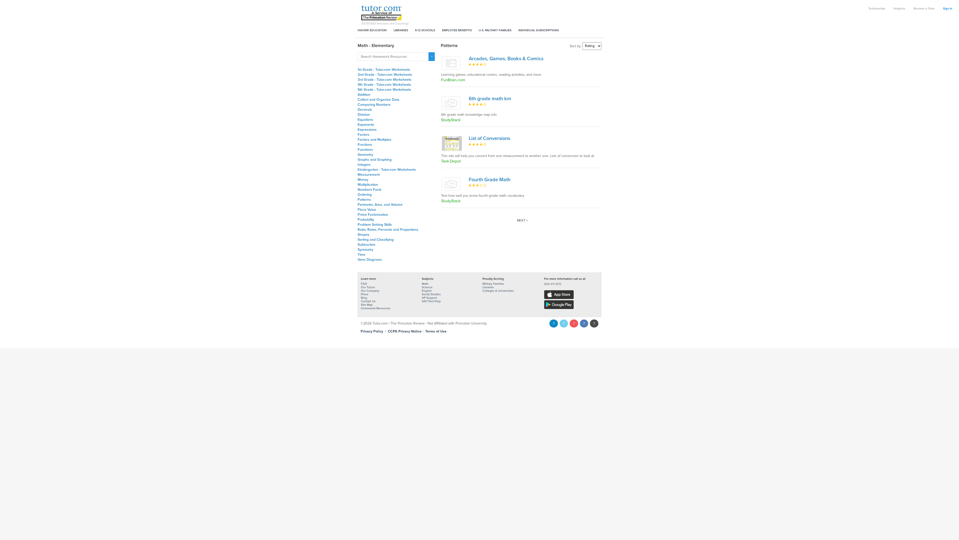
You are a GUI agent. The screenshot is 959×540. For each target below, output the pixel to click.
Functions (365, 150)
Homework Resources (376, 308)
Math (425, 284)
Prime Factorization (373, 214)
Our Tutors (368, 287)
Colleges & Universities (498, 290)
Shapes (363, 234)
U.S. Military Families (495, 30)
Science (427, 287)
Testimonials (876, 8)
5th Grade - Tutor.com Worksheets (384, 90)
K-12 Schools (425, 30)
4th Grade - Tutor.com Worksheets (384, 84)
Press (364, 294)
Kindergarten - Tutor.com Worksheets (387, 170)
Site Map (367, 304)
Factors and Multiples (374, 140)
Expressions (367, 130)
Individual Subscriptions (538, 30)
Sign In (947, 8)
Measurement (369, 174)
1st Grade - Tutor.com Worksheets (384, 70)
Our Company (370, 290)
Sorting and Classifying (376, 240)
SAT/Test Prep (431, 301)
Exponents (366, 124)
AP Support (429, 298)
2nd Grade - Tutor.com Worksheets (385, 74)
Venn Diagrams (370, 260)
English (427, 290)
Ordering (365, 194)
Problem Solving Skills (375, 224)
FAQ (364, 284)
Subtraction (366, 244)
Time (361, 254)
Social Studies (431, 294)
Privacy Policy (372, 331)
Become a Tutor (924, 8)
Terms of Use (436, 331)
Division (364, 114)
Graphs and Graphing (375, 160)
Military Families (493, 284)
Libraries (401, 30)
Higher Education (372, 30)
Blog (364, 298)
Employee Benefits (457, 30)
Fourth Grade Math (489, 180)
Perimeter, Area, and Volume (380, 204)
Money (363, 180)
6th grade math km (490, 99)
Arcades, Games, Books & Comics (506, 59)
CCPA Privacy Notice (405, 331)
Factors (363, 134)
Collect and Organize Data (378, 100)
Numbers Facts (370, 190)
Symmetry (365, 250)
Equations (365, 120)
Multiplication (368, 184)
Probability (366, 220)
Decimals (365, 110)
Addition (364, 94)
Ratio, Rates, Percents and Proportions (388, 230)
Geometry (365, 154)
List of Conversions (489, 139)
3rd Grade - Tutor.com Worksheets (384, 80)
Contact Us (368, 301)
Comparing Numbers (374, 104)
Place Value (367, 210)
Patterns (364, 200)
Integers (364, 164)
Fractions (365, 144)
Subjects (899, 8)
